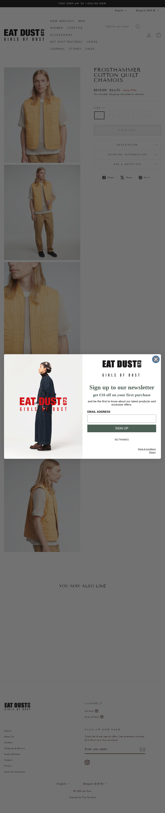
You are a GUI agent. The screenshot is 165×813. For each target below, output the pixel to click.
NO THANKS (122, 439)
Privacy (152, 452)
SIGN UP (121, 428)
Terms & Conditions (147, 449)
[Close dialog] (155, 359)
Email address (98, 411)
